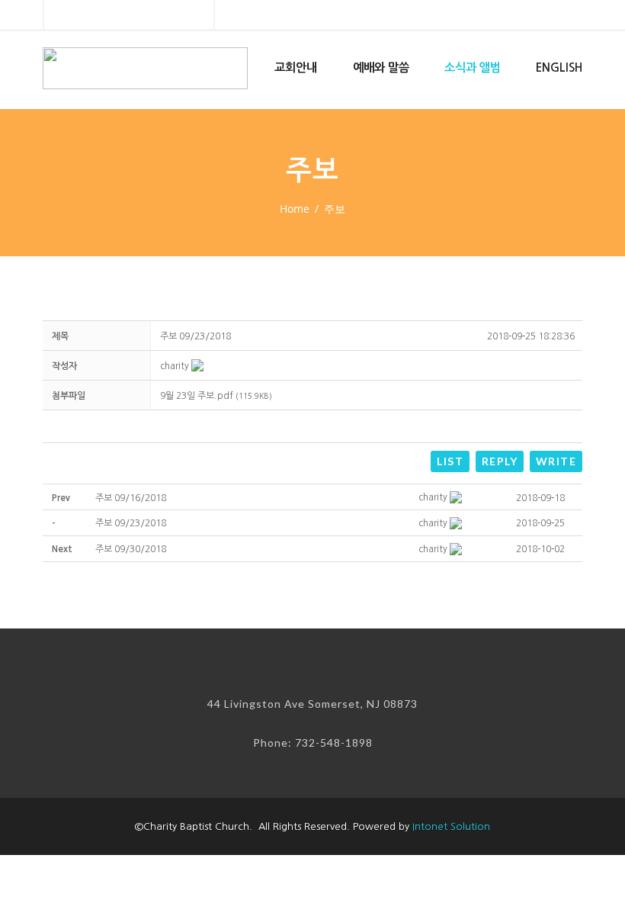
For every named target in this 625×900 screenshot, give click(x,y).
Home (294, 208)
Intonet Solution (451, 826)
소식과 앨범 (472, 67)
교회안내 (295, 67)
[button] (174, 366)
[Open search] (189, 16)
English (559, 67)
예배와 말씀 (381, 67)
